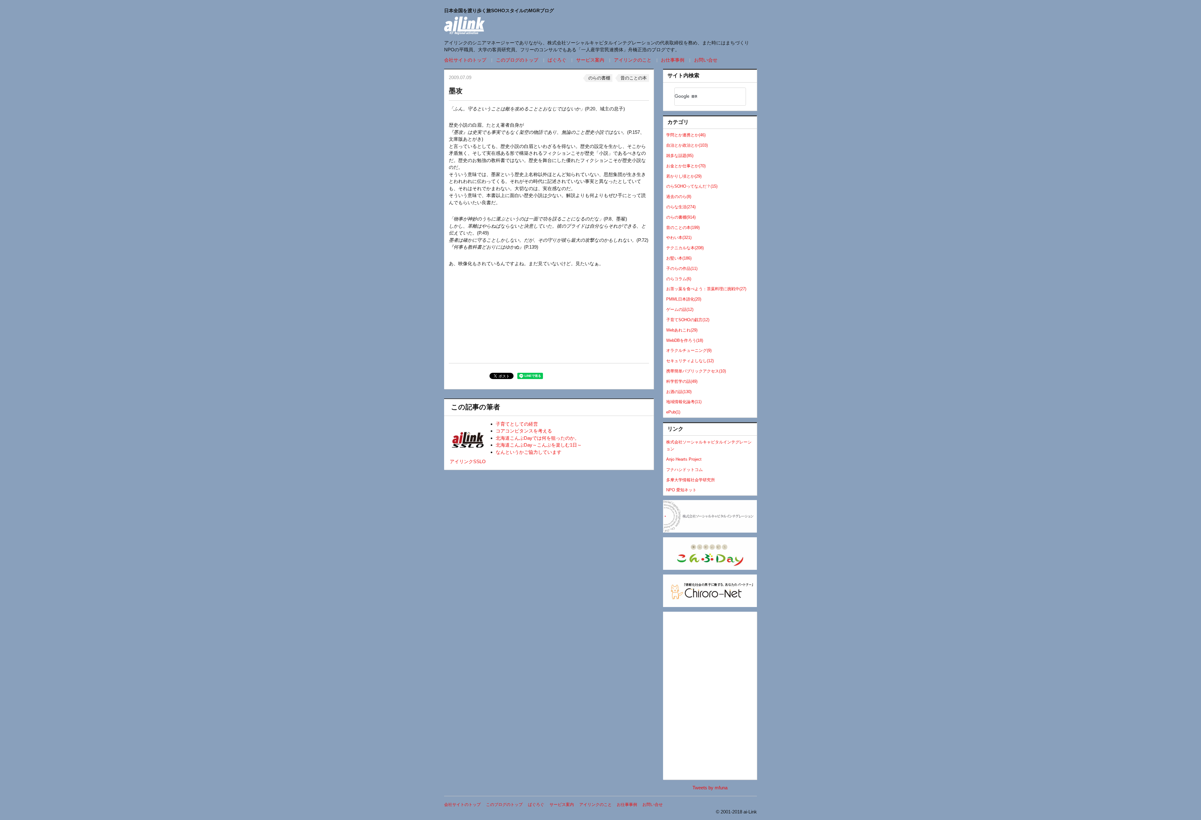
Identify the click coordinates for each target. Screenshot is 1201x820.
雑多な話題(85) (679, 155)
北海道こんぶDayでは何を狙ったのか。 (537, 438)
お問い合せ (705, 60)
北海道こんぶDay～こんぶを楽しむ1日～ (539, 445)
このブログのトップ (517, 60)
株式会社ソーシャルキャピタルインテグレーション (709, 446)
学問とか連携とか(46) (686, 135)
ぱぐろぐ (557, 60)
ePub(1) (673, 412)
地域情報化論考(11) (684, 401)
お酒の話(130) (679, 391)
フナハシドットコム (684, 469)
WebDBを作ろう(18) (684, 340)
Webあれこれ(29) (681, 330)
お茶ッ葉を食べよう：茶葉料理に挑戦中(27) (706, 288)
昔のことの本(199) (683, 227)
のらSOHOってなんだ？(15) (691, 186)
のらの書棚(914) (681, 217)
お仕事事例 (672, 60)
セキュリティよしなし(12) (690, 360)
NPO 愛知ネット (681, 490)
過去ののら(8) (678, 196)
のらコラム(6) (678, 278)
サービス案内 (590, 60)
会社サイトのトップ (465, 60)
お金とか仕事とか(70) (686, 166)
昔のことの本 (634, 77)
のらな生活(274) (681, 207)
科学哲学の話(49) (681, 381)
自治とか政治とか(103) (687, 145)
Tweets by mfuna (709, 787)
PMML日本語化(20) (683, 299)
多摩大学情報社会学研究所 (690, 480)
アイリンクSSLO (468, 461)
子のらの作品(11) (681, 268)
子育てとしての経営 (517, 424)
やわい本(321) (679, 237)
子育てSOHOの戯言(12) (687, 319)
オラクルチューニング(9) (689, 350)
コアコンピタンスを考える (524, 430)
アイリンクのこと (632, 60)
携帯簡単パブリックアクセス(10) (696, 371)
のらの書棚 (599, 77)
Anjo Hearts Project (684, 459)
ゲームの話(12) (679, 309)
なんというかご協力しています (528, 452)
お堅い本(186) (679, 258)
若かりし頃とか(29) (684, 176)
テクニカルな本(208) (685, 247)
